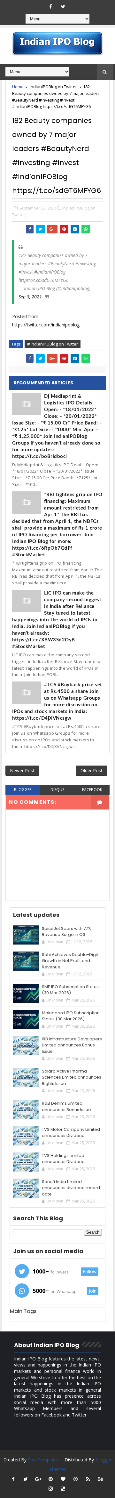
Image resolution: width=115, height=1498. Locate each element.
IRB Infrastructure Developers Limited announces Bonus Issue (72, 1045)
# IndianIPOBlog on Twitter (52, 344)
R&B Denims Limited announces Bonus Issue (66, 1106)
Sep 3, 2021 (30, 297)
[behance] (100, 1479)
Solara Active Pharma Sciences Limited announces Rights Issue (71, 1077)
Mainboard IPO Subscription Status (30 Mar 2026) (71, 1016)
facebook (92, 789)
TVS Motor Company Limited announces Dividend (71, 1132)
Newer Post (22, 770)
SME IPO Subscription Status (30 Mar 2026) (70, 990)
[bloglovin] (63, 1479)
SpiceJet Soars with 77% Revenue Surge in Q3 (66, 931)
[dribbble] (75, 1479)
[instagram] (50, 1488)
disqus (57, 789)
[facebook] (50, 6)
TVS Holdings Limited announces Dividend (63, 1158)
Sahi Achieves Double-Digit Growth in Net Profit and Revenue (70, 961)
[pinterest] (50, 1479)
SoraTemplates (43, 1460)
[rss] (88, 1479)
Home (18, 86)
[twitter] (63, 6)
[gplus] (38, 1479)
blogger (23, 789)
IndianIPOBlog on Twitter (53, 86)
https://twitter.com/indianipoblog (46, 325)
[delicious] (63, 1488)
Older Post (91, 770)
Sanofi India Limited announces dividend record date (71, 1188)
